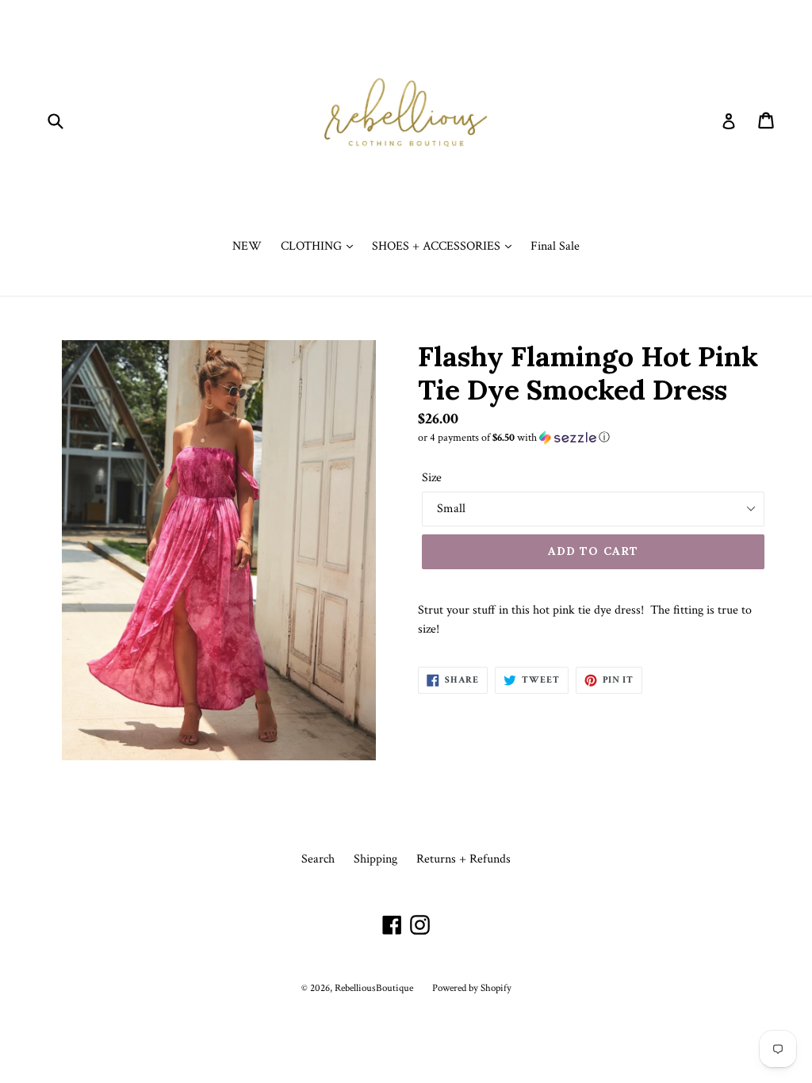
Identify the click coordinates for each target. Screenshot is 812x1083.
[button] (593, 438)
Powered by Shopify (471, 988)
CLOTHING (313, 246)
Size (432, 477)
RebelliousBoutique (374, 988)
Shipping (375, 859)
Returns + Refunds (463, 859)
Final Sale (555, 246)
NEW (247, 246)
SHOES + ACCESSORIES (438, 246)
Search (318, 859)
